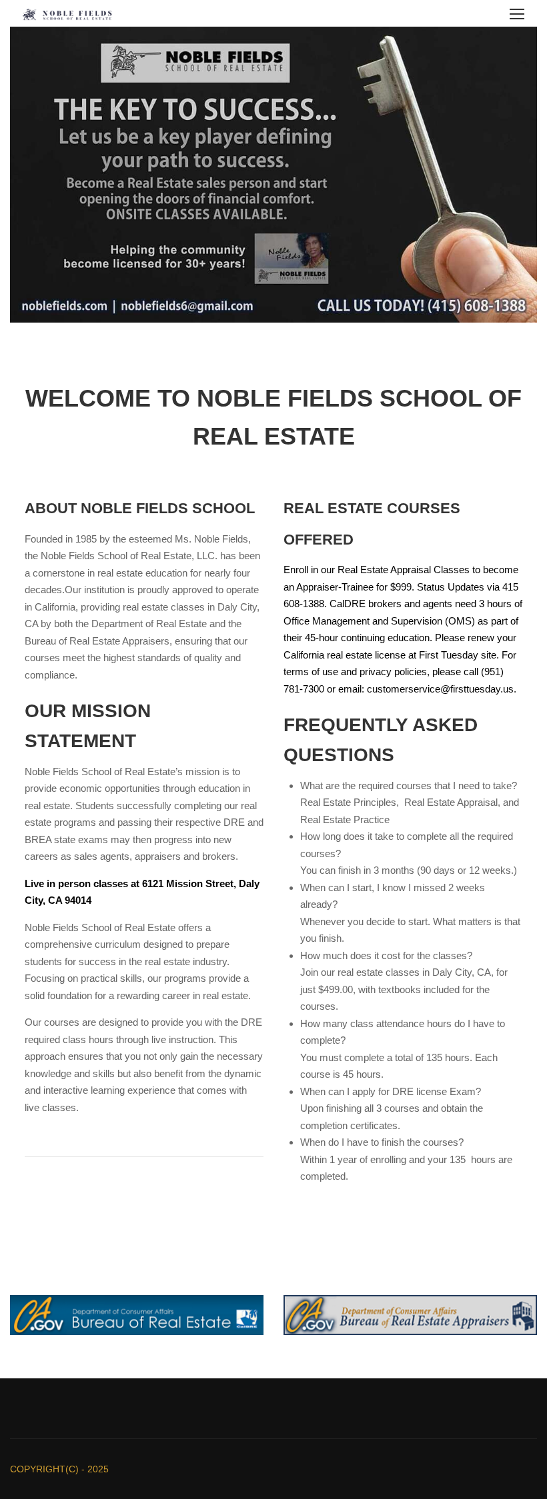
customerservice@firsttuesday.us (440, 689)
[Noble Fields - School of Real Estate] (71, 13)
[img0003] (136, 1315)
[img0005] (410, 1315)
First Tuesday (448, 655)
